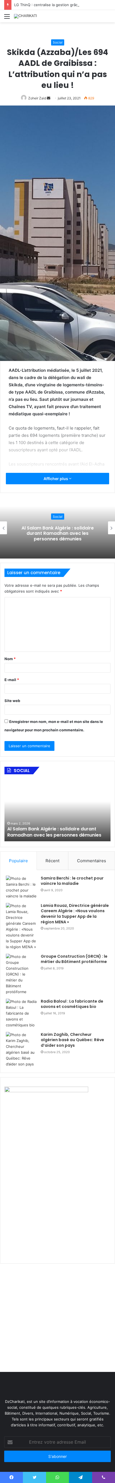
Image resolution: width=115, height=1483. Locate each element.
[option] (57, 810)
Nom (10, 659)
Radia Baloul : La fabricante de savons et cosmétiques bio (72, 1004)
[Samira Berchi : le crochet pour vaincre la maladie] (21, 887)
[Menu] (7, 18)
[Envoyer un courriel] (48, 98)
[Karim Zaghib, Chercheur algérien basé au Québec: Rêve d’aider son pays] (21, 1049)
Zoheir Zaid (37, 98)
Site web (12, 700)
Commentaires (91, 860)
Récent (52, 860)
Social (58, 42)
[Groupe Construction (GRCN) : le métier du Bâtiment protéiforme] (21, 974)
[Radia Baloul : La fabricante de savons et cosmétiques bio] (21, 1013)
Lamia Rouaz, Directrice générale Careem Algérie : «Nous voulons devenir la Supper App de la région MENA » (75, 914)
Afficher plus (56, 478)
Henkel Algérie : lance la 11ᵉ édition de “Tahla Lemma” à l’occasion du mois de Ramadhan (58, 533)
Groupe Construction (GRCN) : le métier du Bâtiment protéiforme (74, 959)
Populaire (18, 860)
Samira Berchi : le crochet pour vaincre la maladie (72, 881)
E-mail (11, 679)
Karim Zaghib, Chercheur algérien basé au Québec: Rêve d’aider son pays (72, 1040)
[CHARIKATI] (25, 16)
